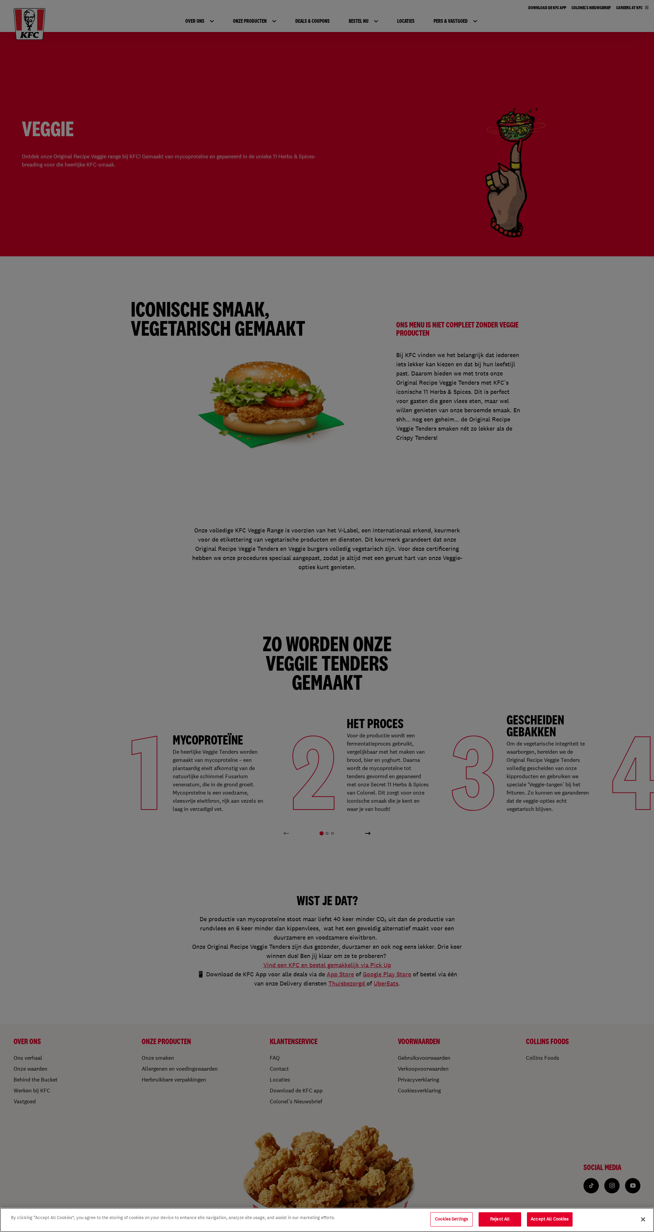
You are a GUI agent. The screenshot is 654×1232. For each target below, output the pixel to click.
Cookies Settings (451, 1219)
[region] (327, 1220)
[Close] (643, 1219)
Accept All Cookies (550, 1219)
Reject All (500, 1219)
